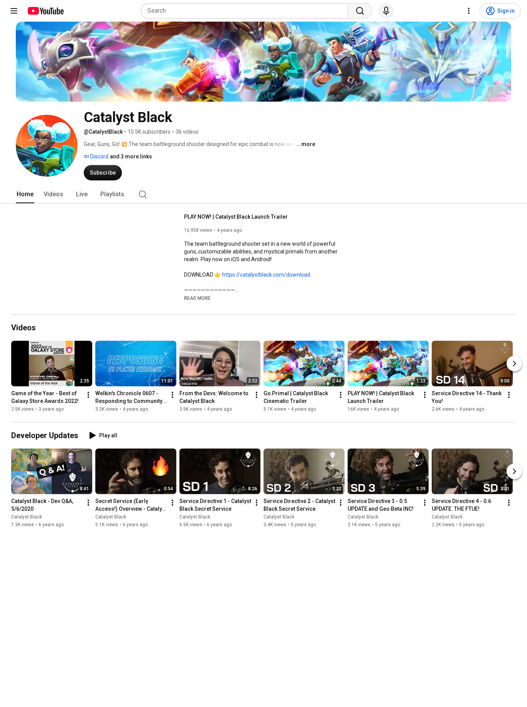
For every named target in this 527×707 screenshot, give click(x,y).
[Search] (360, 11)
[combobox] (246, 10)
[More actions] (88, 395)
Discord (98, 156)
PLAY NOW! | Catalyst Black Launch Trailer (236, 217)
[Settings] (468, 10)
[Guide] (14, 10)
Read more (197, 298)
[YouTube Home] (45, 11)
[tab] (25, 194)
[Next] (514, 363)
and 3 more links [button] (131, 156)
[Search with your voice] (386, 11)
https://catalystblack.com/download (266, 275)
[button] (197, 298)
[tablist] (263, 194)
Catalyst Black (26, 517)
